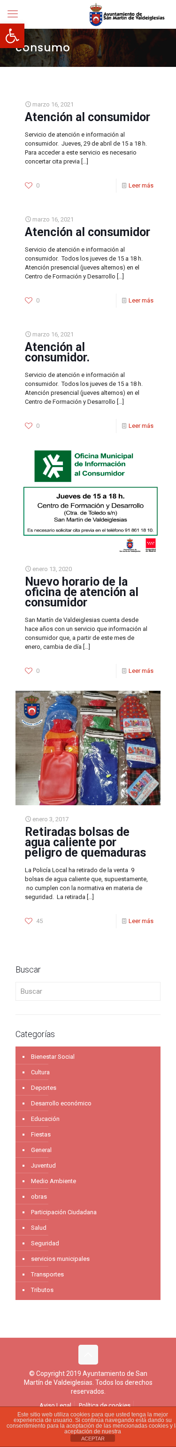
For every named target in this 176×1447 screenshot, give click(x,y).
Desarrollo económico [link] (61, 1103)
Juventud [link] (43, 1165)
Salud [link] (38, 1227)
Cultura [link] (40, 1072)
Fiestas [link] (41, 1134)
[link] (12, 36)
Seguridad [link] (45, 1243)
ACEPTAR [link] (93, 1438)
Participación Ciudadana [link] (64, 1212)
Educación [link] (45, 1118)
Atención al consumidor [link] (87, 117)
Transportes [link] (47, 1274)
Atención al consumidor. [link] (57, 352)
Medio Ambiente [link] (53, 1181)
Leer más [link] (141, 185)
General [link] (41, 1149)
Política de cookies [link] (104, 1405)
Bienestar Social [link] (53, 1056)
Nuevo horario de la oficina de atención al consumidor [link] (81, 592)
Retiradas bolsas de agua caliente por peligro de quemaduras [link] (85, 842)
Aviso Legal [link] (55, 1405)
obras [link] (39, 1196)
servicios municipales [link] (60, 1258)
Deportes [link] (43, 1087)
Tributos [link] (42, 1289)
